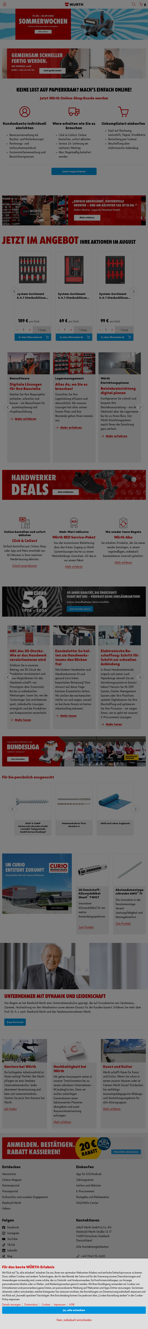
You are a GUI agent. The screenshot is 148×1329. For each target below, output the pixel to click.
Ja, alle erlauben (74, 1310)
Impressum (60, 1304)
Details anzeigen (11, 1304)
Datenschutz (31, 1304)
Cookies (46, 1304)
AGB (71, 1304)
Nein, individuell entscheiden (74, 1320)
